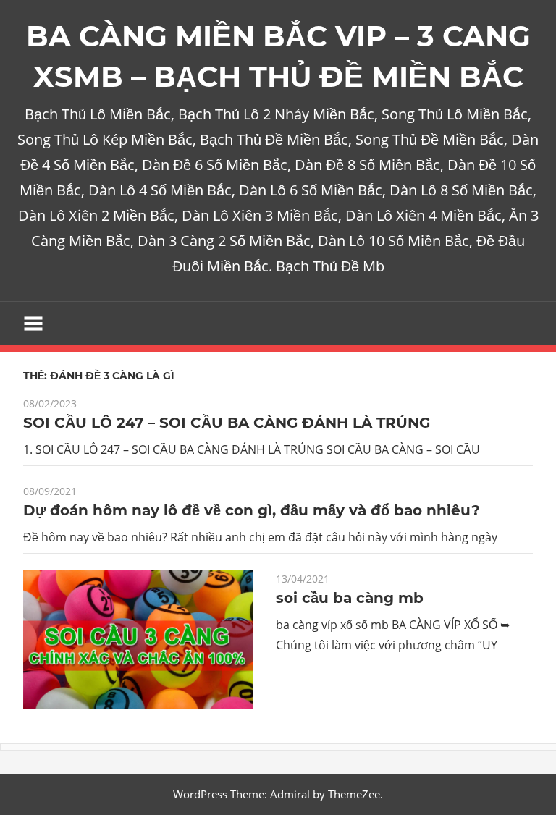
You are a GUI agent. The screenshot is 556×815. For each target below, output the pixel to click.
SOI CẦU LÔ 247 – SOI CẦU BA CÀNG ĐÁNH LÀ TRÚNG (226, 422)
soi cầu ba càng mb (350, 598)
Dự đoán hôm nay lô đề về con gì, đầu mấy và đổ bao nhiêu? (251, 510)
